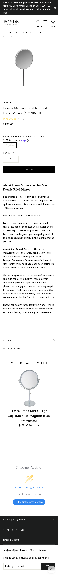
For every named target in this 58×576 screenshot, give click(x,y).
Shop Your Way (14, 520)
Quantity (8, 153)
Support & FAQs (14, 530)
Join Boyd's (11, 540)
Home (6, 33)
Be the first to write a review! (29, 501)
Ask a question (12, 349)
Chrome (9, 145)
